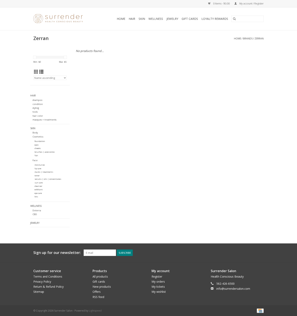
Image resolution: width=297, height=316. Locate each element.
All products (100, 276)
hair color (38, 115)
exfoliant (39, 189)
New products (102, 287)
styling (36, 107)
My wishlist (159, 292)
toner (37, 175)
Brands (248, 38)
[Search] (234, 19)
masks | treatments (44, 172)
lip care (38, 168)
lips (36, 155)
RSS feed (98, 297)
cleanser (38, 186)
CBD (35, 214)
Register (157, 276)
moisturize (40, 165)
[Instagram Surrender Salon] (260, 252)
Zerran (259, 38)
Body (35, 132)
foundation (40, 141)
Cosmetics (38, 136)
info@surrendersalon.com (233, 289)
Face (35, 160)
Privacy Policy (42, 281)
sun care (39, 182)
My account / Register (251, 3)
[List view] (41, 72)
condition (38, 104)
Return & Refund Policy (48, 287)
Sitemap (38, 292)
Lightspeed (95, 310)
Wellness (155, 19)
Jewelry (172, 19)
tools (35, 111)
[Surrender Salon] (62, 19)
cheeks (38, 148)
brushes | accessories (45, 152)
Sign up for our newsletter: (57, 252)
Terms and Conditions (47, 276)
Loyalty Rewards (214, 19)
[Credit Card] (259, 310)
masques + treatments (44, 119)
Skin (142, 19)
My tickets (158, 287)
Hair (132, 19)
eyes (37, 145)
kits (36, 196)
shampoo (37, 99)
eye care (38, 193)
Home (121, 19)
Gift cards (190, 19)
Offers (97, 292)
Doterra (37, 210)
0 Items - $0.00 (221, 3)
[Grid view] (36, 72)
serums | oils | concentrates (48, 179)
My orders (158, 281)
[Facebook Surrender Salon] (253, 252)
